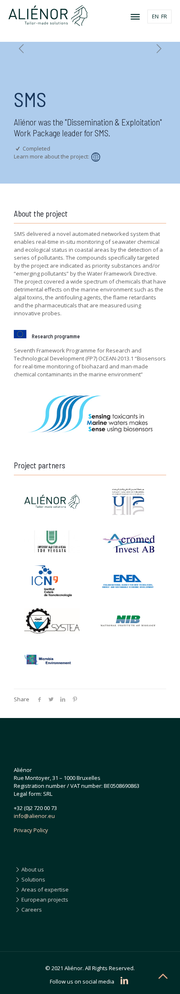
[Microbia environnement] (52, 660)
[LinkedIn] (124, 980)
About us (32, 869)
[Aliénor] (90, 14)
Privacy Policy (31, 830)
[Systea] (52, 620)
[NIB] (128, 620)
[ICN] (52, 581)
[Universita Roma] (52, 541)
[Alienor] (52, 501)
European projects (44, 899)
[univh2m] (128, 501)
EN (155, 16)
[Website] (95, 157)
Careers (31, 909)
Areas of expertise (45, 889)
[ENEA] (128, 581)
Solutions (33, 879)
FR (164, 16)
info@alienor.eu (34, 816)
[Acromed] (128, 541)
